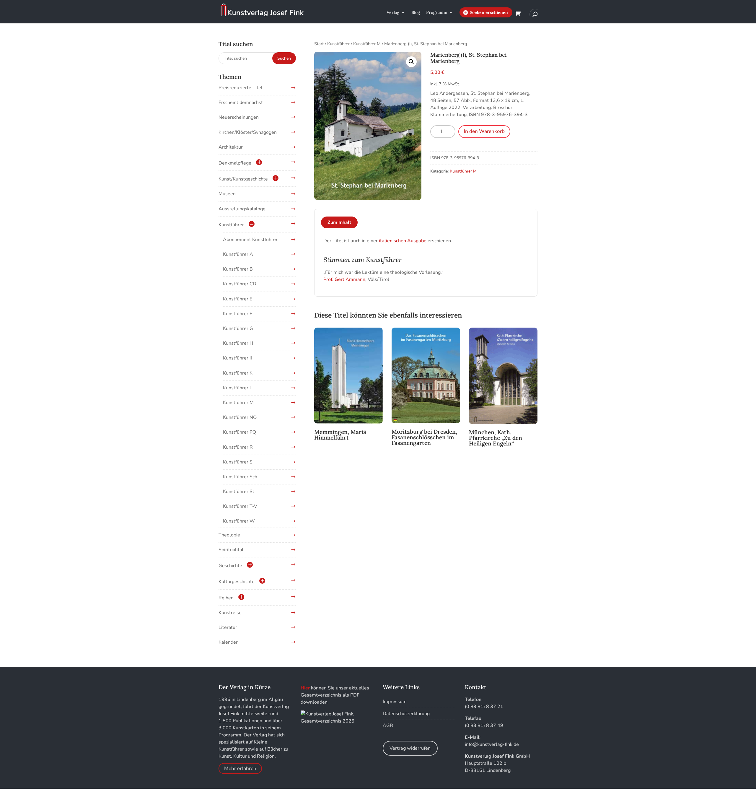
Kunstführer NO (240, 417)
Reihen (226, 598)
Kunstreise (230, 612)
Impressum (395, 701)
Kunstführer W (239, 521)
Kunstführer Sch (240, 477)
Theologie (229, 535)
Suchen (284, 58)
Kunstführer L (237, 388)
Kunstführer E (237, 299)
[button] (411, 61)
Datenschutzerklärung (406, 713)
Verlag (393, 12)
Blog (415, 12)
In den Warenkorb (484, 131)
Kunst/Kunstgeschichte (243, 179)
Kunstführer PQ (239, 432)
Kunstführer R (238, 447)
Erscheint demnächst (241, 102)
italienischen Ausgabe (402, 240)
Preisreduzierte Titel (241, 87)
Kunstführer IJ (237, 358)
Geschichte (230, 565)
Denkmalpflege (235, 163)
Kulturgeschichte (237, 581)
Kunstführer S (237, 462)
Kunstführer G (238, 328)
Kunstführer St (238, 491)
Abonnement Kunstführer (250, 239)
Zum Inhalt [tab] (339, 222)
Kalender (228, 642)
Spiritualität (231, 549)
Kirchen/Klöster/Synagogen (248, 132)
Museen (227, 194)
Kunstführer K (237, 373)
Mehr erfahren (240, 768)
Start (319, 44)
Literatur (228, 627)
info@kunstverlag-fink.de (492, 744)
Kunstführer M (367, 44)
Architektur (231, 147)
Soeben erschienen (489, 12)
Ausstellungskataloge (242, 209)
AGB (388, 725)
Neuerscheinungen (239, 117)
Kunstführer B (238, 269)
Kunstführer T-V (240, 506)
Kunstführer (338, 44)
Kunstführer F (237, 313)
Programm (436, 12)
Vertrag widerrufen (410, 748)
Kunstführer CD (239, 284)
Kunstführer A (238, 254)
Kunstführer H (238, 343)
